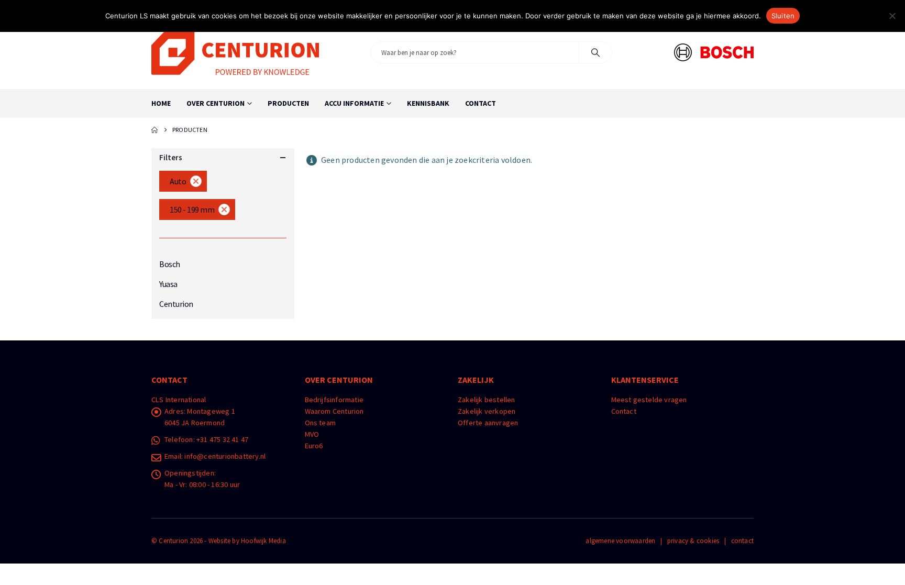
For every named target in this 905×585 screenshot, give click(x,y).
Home (161, 103)
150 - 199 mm (192, 209)
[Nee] (892, 15)
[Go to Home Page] (154, 130)
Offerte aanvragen (488, 422)
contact (742, 540)
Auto (178, 181)
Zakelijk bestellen (486, 399)
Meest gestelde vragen (649, 399)
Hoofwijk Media (263, 540)
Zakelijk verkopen (486, 411)
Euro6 (314, 445)
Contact (480, 103)
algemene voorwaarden (620, 540)
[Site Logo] (235, 52)
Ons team (320, 422)
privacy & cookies (693, 540)
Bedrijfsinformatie (334, 399)
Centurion (176, 304)
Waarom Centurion (334, 411)
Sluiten (783, 16)
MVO (312, 434)
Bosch (169, 264)
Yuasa (168, 284)
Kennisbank (428, 103)
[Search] (595, 52)
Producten (288, 103)
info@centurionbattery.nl (225, 456)
